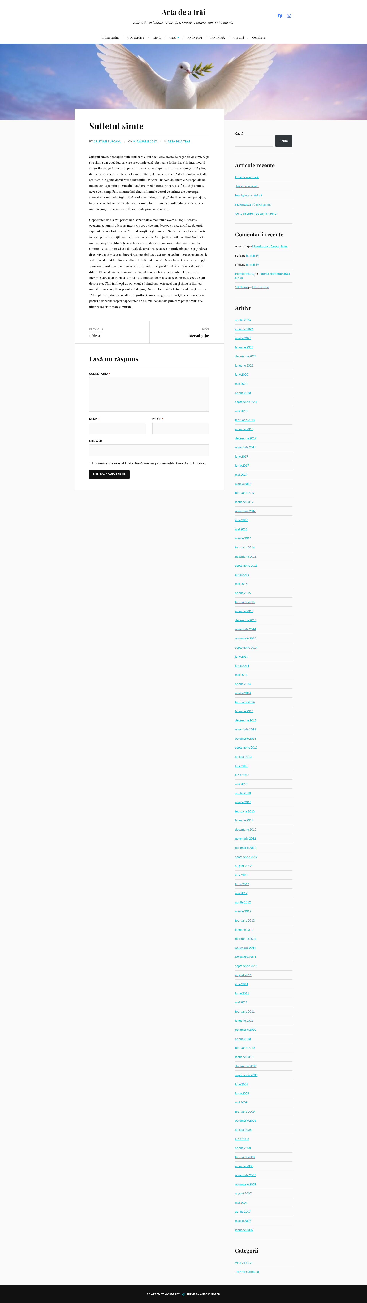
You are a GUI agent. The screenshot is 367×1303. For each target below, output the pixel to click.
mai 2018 (241, 411)
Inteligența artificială (248, 195)
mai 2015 (241, 583)
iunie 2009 (242, 1093)
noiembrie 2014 (245, 629)
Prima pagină (110, 37)
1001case (241, 287)
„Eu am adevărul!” (247, 186)
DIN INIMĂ (217, 37)
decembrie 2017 (245, 438)
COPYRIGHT (135, 37)
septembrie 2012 (246, 856)
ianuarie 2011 (244, 1020)
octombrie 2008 (245, 1120)
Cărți (172, 37)
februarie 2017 (245, 492)
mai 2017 (241, 474)
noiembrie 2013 (245, 729)
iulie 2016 (241, 520)
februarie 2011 (245, 1011)
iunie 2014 (242, 665)
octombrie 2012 (245, 847)
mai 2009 (241, 1102)
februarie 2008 (245, 1157)
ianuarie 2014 (244, 711)
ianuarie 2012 (244, 929)
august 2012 (243, 865)
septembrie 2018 (246, 401)
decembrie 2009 (245, 1066)
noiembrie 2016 (245, 511)
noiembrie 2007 (245, 1175)
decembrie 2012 (245, 829)
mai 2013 (241, 784)
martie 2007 (243, 1220)
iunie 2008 (242, 1139)
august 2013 (243, 756)
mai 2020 (241, 383)
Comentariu (99, 373)
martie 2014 (243, 693)
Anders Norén (210, 1294)
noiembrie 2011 (245, 947)
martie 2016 (243, 538)
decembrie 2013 (245, 720)
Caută (239, 133)
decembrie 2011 (245, 938)
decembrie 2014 (245, 620)
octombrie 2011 (245, 956)
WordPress (173, 1294)
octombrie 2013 (245, 738)
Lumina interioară (247, 177)
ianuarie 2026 (244, 329)
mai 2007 (241, 1202)
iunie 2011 (242, 993)
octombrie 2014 (245, 638)
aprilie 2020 (243, 392)
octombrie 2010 (245, 1029)
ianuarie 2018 (244, 429)
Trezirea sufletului (247, 1271)
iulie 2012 (241, 875)
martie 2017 (243, 483)
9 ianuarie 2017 (145, 141)
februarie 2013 (245, 811)
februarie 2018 (245, 420)
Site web (95, 440)
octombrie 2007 (245, 1184)
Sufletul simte (116, 125)
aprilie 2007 (243, 1211)
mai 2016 (241, 529)
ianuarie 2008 (244, 1166)
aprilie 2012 (243, 902)
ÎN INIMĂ (252, 255)
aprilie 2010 (243, 1038)
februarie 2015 (245, 602)
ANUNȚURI (195, 37)
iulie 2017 (241, 456)
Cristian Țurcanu (107, 141)
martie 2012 (243, 911)
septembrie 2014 (246, 647)
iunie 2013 (242, 774)
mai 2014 (241, 674)
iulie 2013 (241, 766)
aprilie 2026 (243, 320)
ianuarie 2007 (244, 1230)
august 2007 (243, 1193)
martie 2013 (243, 802)
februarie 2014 (245, 702)
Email (157, 419)
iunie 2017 (242, 465)
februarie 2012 (245, 920)
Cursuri (238, 37)
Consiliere (259, 37)
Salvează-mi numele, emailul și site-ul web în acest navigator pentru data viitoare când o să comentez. (150, 463)
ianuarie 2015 (244, 611)
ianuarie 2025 (244, 347)
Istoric (157, 37)
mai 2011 (241, 1002)
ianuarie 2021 (244, 365)
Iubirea (94, 335)
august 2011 (243, 975)
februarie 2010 (245, 1047)
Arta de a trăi (183, 12)
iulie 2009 (241, 1084)
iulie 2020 (241, 374)
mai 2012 (241, 893)
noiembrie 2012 (245, 838)
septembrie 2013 (246, 747)
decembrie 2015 (245, 556)
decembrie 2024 (245, 356)
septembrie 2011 (246, 966)
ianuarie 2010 (244, 1057)
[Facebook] (280, 15)
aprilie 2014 (243, 684)
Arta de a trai (179, 141)
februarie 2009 (245, 1111)
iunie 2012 (242, 884)
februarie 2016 (245, 547)
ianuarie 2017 (244, 502)
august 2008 (243, 1129)
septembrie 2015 (246, 565)
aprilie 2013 (243, 793)
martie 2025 (243, 338)
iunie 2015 (242, 574)
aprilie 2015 (243, 593)
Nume (94, 419)
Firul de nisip (260, 287)
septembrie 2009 (246, 1075)
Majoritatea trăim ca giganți (253, 204)
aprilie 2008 (243, 1148)
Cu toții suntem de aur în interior (256, 213)
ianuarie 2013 (244, 820)
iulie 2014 (241, 656)
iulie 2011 (241, 984)
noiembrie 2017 (245, 447)
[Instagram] (289, 15)
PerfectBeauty (244, 273)
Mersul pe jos (199, 335)
